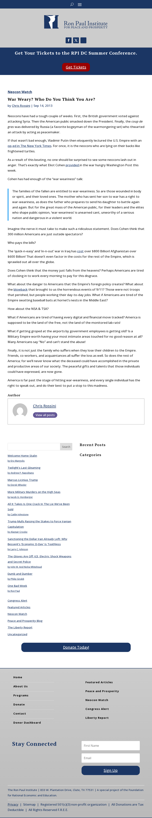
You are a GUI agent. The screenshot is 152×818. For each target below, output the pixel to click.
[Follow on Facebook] (69, 40)
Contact (19, 713)
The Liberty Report (20, 627)
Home (17, 677)
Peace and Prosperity (102, 691)
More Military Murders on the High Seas (34, 492)
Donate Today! (76, 647)
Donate (19, 704)
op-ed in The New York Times (29, 146)
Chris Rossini (21, 105)
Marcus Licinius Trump (23, 480)
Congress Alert (17, 600)
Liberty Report (97, 718)
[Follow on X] (76, 40)
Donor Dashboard (27, 722)
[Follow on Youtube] (83, 40)
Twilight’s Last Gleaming (24, 467)
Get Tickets (76, 67)
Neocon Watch (20, 92)
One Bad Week (17, 586)
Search (66, 447)
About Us (20, 686)
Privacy (13, 804)
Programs (21, 695)
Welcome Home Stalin (22, 455)
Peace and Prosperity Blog (25, 621)
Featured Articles (19, 607)
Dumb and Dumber (20, 574)
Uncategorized (17, 634)
